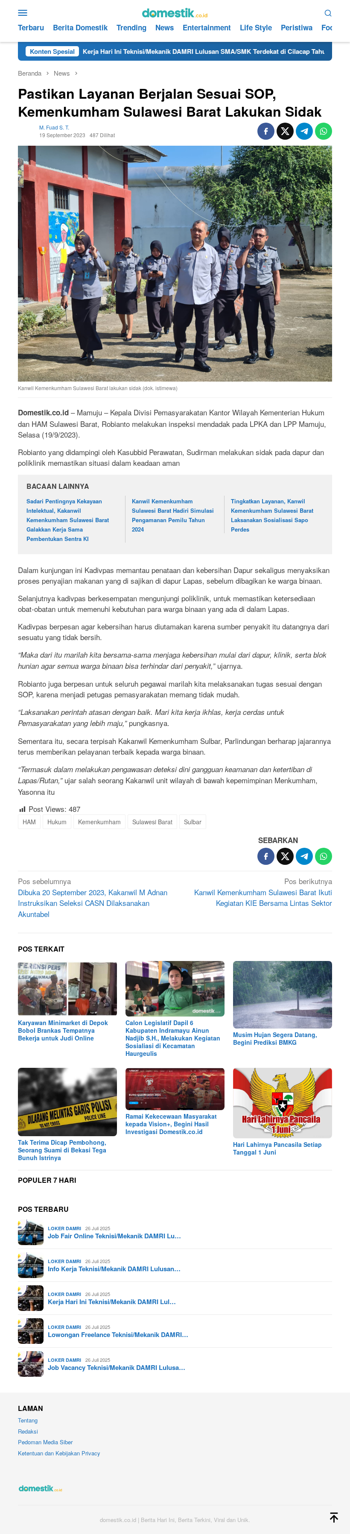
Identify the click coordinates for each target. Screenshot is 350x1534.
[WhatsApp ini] (323, 131)
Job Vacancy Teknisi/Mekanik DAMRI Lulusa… (116, 1367)
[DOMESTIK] (175, 11)
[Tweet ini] (285, 131)
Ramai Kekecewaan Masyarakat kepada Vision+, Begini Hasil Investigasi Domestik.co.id (171, 1124)
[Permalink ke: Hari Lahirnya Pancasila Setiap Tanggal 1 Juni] (282, 1103)
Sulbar (192, 821)
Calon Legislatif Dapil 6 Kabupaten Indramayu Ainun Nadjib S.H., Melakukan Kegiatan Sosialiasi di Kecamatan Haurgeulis (172, 1038)
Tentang (28, 1420)
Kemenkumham (99, 821)
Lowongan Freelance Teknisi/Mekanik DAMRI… (118, 1334)
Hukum (57, 821)
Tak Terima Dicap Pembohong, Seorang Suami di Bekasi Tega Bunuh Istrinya (62, 1150)
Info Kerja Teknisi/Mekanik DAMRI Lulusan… (114, 1268)
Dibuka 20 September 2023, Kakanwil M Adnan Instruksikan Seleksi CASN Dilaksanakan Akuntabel (92, 897)
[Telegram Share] (304, 131)
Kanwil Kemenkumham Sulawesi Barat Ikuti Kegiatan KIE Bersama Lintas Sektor (263, 892)
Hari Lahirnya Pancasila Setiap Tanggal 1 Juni (277, 1148)
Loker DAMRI (64, 1228)
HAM (29, 821)
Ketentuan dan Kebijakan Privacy (59, 1453)
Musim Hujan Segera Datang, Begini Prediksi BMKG (275, 1038)
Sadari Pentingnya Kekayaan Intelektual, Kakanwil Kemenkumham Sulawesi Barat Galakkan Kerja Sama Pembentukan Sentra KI (67, 520)
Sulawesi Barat (152, 821)
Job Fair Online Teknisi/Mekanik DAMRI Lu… (114, 1236)
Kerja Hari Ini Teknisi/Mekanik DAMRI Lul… (112, 1301)
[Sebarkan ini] (265, 131)
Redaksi (28, 1431)
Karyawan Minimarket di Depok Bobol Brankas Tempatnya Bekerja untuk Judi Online (63, 1030)
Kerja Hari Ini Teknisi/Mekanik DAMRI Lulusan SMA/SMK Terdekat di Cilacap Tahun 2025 (167, 51)
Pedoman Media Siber (45, 1442)
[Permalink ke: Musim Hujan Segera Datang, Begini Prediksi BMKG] (282, 995)
